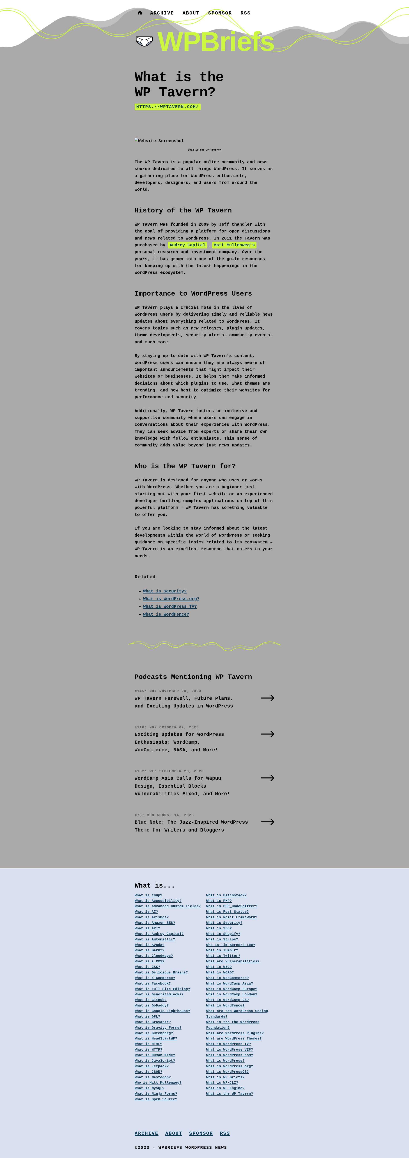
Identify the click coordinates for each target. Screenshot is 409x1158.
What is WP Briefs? (225, 1077)
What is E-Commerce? (155, 978)
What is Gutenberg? (154, 1033)
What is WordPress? (225, 1061)
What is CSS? (147, 967)
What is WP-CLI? (222, 1083)
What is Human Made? (155, 1055)
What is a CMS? (149, 961)
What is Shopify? (223, 934)
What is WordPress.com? (229, 1055)
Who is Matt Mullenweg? (158, 1083)
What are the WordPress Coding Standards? (237, 1014)
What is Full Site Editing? (162, 989)
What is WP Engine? (225, 1088)
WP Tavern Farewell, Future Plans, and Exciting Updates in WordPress (184, 702)
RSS (246, 13)
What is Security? (165, 591)
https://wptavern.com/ (167, 106)
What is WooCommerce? (227, 978)
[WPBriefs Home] (140, 13)
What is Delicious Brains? (161, 973)
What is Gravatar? (153, 1022)
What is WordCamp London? (231, 994)
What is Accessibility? (158, 901)
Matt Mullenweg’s (234, 245)
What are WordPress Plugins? (235, 1033)
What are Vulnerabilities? (232, 961)
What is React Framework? (231, 917)
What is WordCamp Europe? (231, 989)
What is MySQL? (149, 1088)
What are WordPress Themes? (234, 1039)
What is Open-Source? (156, 1099)
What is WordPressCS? (227, 1072)
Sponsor (220, 13)
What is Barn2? (149, 950)
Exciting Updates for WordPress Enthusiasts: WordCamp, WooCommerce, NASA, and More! (179, 742)
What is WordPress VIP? (229, 1050)
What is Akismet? (152, 917)
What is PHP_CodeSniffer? (231, 906)
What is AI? (146, 912)
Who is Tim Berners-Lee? (230, 945)
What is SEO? (219, 928)
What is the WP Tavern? (229, 1094)
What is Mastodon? (153, 1077)
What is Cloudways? (154, 956)
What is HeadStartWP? (156, 1039)
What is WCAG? (220, 973)
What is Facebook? (153, 984)
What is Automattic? (155, 939)
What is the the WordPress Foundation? (232, 1025)
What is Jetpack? (152, 1066)
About (191, 13)
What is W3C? (219, 967)
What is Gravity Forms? (158, 1028)
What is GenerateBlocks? (159, 994)
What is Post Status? (227, 912)
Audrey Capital (187, 245)
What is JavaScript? (155, 1061)
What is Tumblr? (222, 950)
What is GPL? (147, 1017)
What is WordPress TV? (170, 606)
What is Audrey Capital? (159, 934)
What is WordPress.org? (171, 598)
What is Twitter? (223, 956)
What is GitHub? (151, 1000)
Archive (162, 13)
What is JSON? (148, 1072)
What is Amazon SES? (155, 923)
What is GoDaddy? (152, 1006)
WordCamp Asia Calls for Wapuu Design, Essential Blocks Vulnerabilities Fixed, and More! (182, 786)
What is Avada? (149, 945)
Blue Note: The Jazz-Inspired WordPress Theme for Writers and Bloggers (191, 826)
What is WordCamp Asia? (229, 984)
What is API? (147, 928)
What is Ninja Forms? (156, 1094)
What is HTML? (148, 1044)
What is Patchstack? (226, 895)
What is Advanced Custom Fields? (168, 906)
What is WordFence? (166, 614)
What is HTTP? (148, 1050)
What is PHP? (219, 901)
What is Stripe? (222, 939)
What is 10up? (148, 895)
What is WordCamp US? (227, 1000)
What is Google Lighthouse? (162, 1011)
